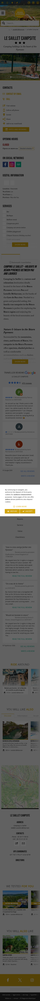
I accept (29, 511)
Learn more (21, 506)
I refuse (13, 511)
